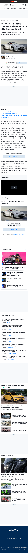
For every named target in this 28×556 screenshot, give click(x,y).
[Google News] (14, 538)
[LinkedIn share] (14, 225)
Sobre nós (8, 542)
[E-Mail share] (19, 225)
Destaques (13, 8)
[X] (9, 538)
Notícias (3, 8)
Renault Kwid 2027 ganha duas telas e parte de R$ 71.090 (13, 339)
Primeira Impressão (12, 353)
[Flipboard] (12, 538)
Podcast (9, 329)
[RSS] (20, 538)
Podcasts (25, 8)
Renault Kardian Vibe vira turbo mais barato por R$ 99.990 (13, 333)
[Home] (9, 5)
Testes (7, 8)
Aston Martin (10, 20)
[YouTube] (18, 538)
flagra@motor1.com (19, 234)
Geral (8, 322)
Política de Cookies (16, 547)
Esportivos (10, 347)
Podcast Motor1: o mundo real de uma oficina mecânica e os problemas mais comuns (12, 327)
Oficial (9, 335)
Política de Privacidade (6, 547)
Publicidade (14, 542)
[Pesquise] (23, 5)
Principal (3, 20)
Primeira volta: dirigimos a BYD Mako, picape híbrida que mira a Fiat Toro (14, 351)
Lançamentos (11, 359)
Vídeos (20, 8)
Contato (20, 542)
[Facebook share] (8, 225)
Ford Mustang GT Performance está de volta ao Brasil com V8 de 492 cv (13, 357)
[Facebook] (7, 538)
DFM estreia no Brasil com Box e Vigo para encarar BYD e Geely (13, 320)
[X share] (11, 225)
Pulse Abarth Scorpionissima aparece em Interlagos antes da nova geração (13, 345)
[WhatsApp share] (17, 225)
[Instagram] (16, 538)
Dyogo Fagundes (12, 57)
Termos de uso (23, 547)
